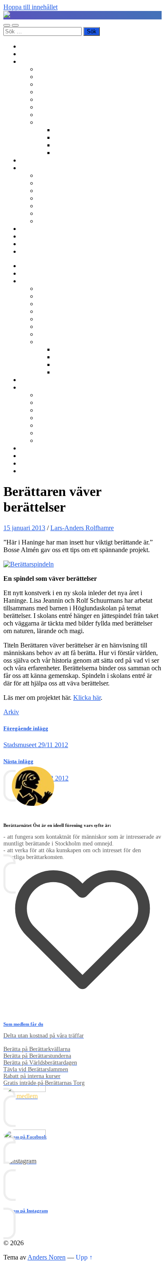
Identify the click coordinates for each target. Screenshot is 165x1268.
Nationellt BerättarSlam (68, 91)
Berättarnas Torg (59, 76)
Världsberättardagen (64, 114)
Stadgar (47, 205)
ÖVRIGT (50, 221)
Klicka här (87, 697)
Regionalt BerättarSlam (68, 84)
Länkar (29, 243)
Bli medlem (35, 53)
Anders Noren (47, 1257)
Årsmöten (50, 190)
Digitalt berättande (78, 129)
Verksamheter (38, 61)
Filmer (63, 137)
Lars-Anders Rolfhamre (82, 527)
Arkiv (11, 711)
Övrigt (46, 122)
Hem (26, 46)
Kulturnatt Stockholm (83, 145)
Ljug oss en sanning (64, 107)
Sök (25, 251)
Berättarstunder (57, 99)
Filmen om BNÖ (59, 183)
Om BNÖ (33, 167)
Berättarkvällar (57, 69)
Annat (62, 152)
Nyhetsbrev (35, 228)
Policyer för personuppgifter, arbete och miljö (97, 213)
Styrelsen (49, 198)
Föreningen (52, 175)
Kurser (29, 160)
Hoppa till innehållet (30, 7)
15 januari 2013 (24, 527)
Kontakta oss (37, 236)
